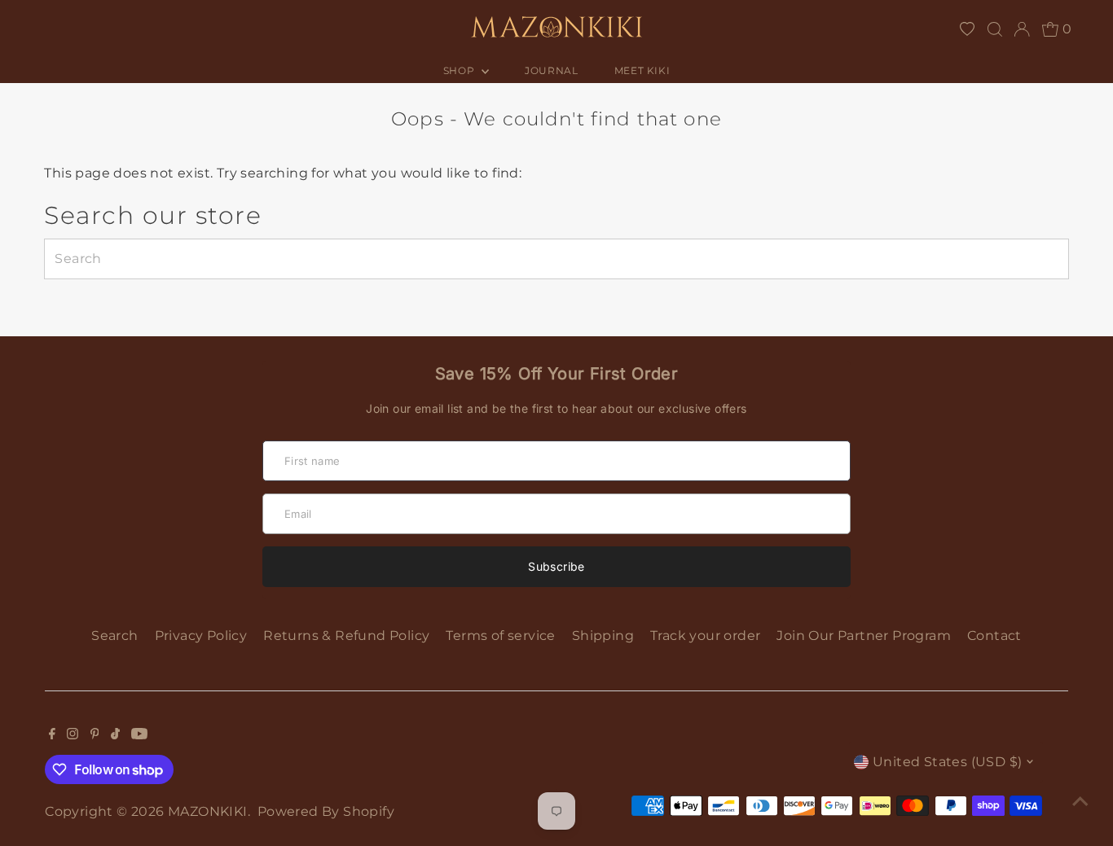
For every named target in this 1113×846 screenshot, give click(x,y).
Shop (460, 70)
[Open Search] (995, 29)
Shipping (603, 635)
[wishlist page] (967, 29)
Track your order (705, 635)
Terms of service (500, 635)
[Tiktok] (115, 735)
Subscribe (556, 566)
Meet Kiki (642, 70)
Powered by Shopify (325, 811)
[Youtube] (139, 735)
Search (114, 635)
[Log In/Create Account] (1021, 29)
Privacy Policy (201, 635)
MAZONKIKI (208, 811)
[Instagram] (72, 735)
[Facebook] (52, 735)
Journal (551, 70)
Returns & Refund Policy (346, 635)
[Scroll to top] (1080, 801)
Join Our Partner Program (863, 635)
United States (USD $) (947, 761)
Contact (994, 635)
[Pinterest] (94, 735)
